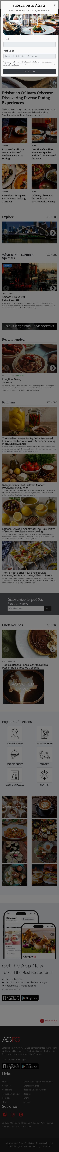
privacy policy (50, 64)
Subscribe (30, 71)
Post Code (8, 50)
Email (6, 39)
